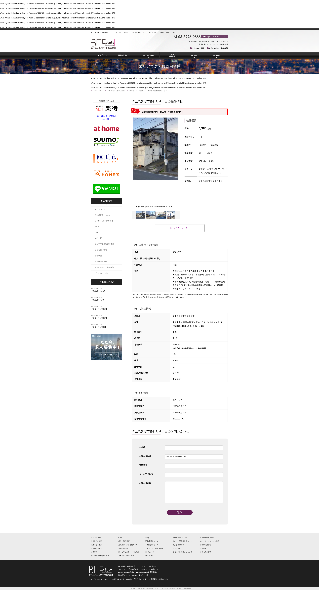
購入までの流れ (178, 545)
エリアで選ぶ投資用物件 (171, 55)
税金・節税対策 (124, 541)
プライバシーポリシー (103, 273)
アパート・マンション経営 (209, 541)
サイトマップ (150, 555)
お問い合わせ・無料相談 (218, 48)
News (97, 227)
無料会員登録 (123, 548)
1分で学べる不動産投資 (104, 221)
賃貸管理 (193, 55)
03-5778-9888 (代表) (127, 572)
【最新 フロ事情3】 (99, 309)
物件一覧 (98, 238)
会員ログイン (177, 548)
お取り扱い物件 (148, 55)
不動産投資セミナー (152, 545)
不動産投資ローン (151, 541)
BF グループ (149, 552)
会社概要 (216, 55)
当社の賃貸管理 (101, 250)
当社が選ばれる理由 (207, 537)
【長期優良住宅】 (98, 300)
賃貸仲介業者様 (101, 261)
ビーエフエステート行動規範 (128, 552)
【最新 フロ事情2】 (99, 318)
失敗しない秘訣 (96, 545)
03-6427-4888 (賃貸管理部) (147, 572)
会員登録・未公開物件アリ (128, 545)
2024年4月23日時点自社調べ (106, 118)
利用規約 (154, 579)
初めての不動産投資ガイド (182, 541)
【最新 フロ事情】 (99, 327)
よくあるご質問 (198, 48)
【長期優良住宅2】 (98, 291)
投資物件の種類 (96, 541)
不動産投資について (125, 55)
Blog (96, 232)
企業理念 (94, 552)
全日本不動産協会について (182, 552)
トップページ (103, 55)
